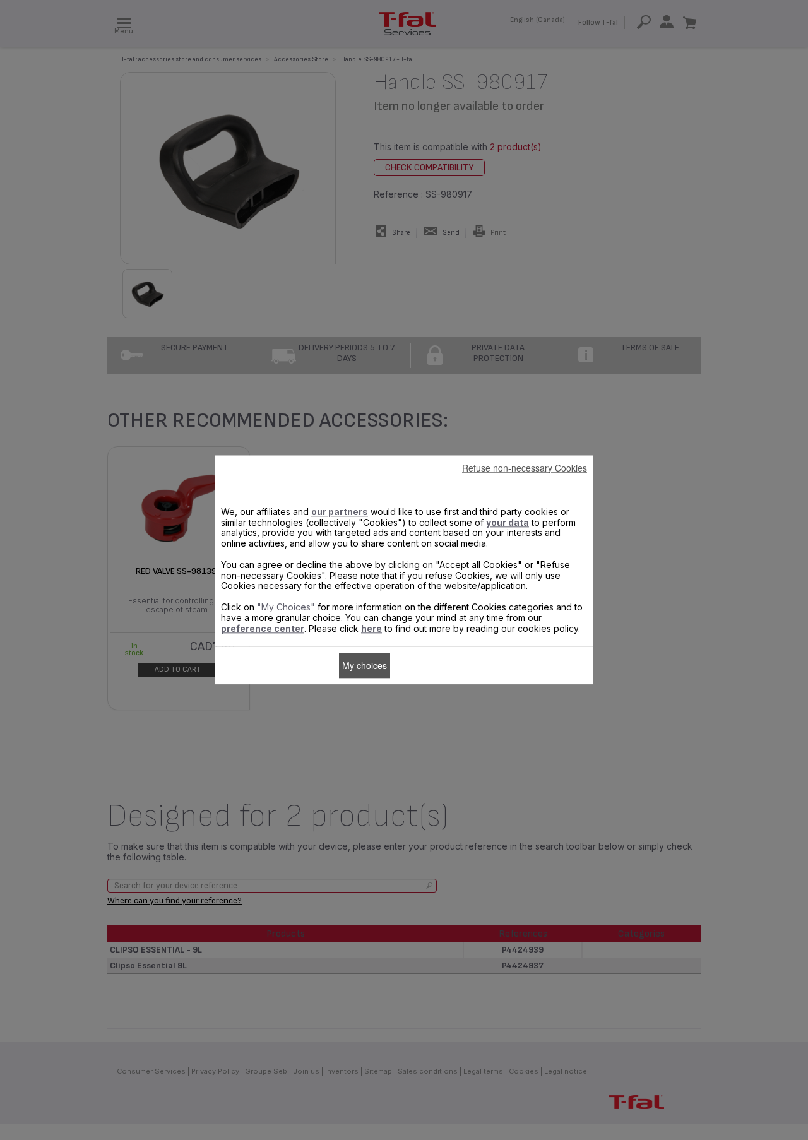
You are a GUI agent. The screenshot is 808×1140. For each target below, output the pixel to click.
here (371, 628)
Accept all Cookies (433, 665)
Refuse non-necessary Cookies (524, 467)
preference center (262, 628)
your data (507, 522)
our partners (339, 511)
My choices (364, 665)
